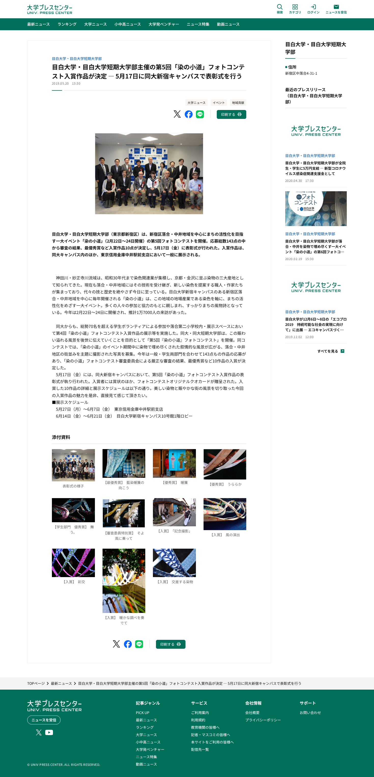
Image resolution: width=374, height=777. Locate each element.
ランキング (145, 727)
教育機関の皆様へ (205, 727)
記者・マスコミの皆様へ (210, 734)
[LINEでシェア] (200, 114)
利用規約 (198, 719)
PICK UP (142, 712)
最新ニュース (146, 719)
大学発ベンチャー (150, 749)
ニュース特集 (146, 756)
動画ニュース (146, 764)
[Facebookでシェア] (189, 114)
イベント (219, 102)
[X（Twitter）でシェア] (178, 114)
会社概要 (252, 712)
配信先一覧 (200, 749)
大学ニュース (197, 102)
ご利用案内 (200, 712)
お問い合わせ (310, 712)
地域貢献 (238, 102)
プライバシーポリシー (263, 719)
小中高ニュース (148, 741)
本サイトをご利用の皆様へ (212, 741)
